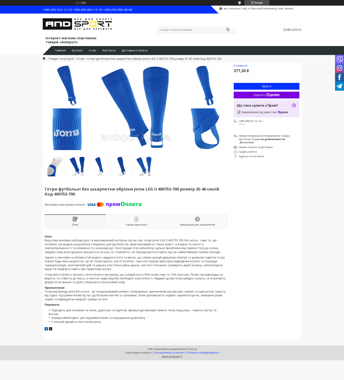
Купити (266, 86)
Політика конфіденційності (203, 352)
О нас (92, 50)
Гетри (80, 59)
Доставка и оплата (135, 50)
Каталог (77, 50)
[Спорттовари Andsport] (77, 25)
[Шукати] (228, 29)
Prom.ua (192, 349)
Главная (60, 50)
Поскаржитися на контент (169, 352)
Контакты (109, 50)
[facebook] (46, 329)
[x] (50, 329)
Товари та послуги (60, 59)
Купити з (260, 95)
